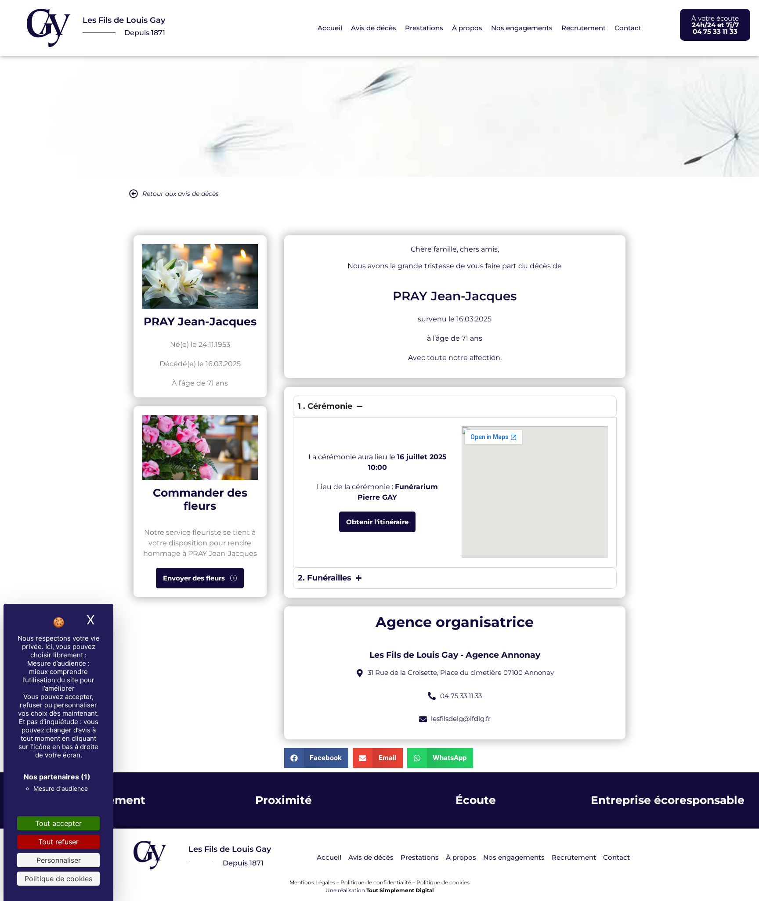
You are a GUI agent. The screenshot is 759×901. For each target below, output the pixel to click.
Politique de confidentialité (375, 882)
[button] (316, 758)
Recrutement (583, 28)
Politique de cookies (443, 882)
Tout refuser (58, 841)
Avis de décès (373, 28)
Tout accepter (58, 823)
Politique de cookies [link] (58, 878)
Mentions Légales (312, 882)
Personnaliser (58, 860)
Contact (627, 28)
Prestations (424, 28)
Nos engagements (522, 28)
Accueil (330, 28)
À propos (467, 28)
